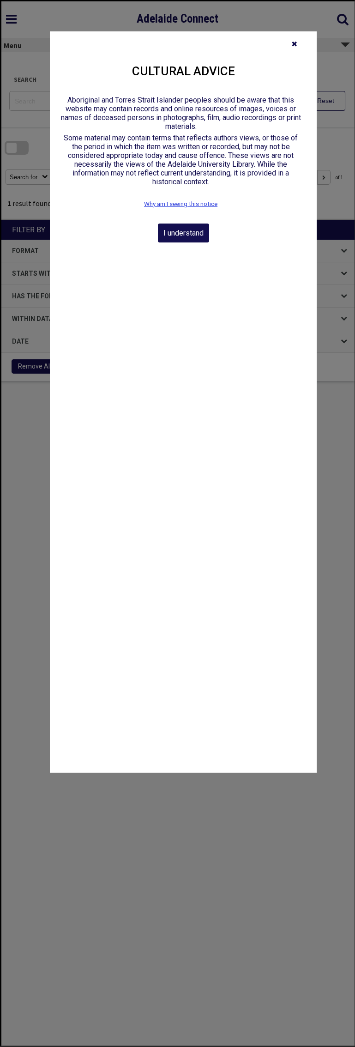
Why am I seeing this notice (180, 203)
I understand (183, 233)
